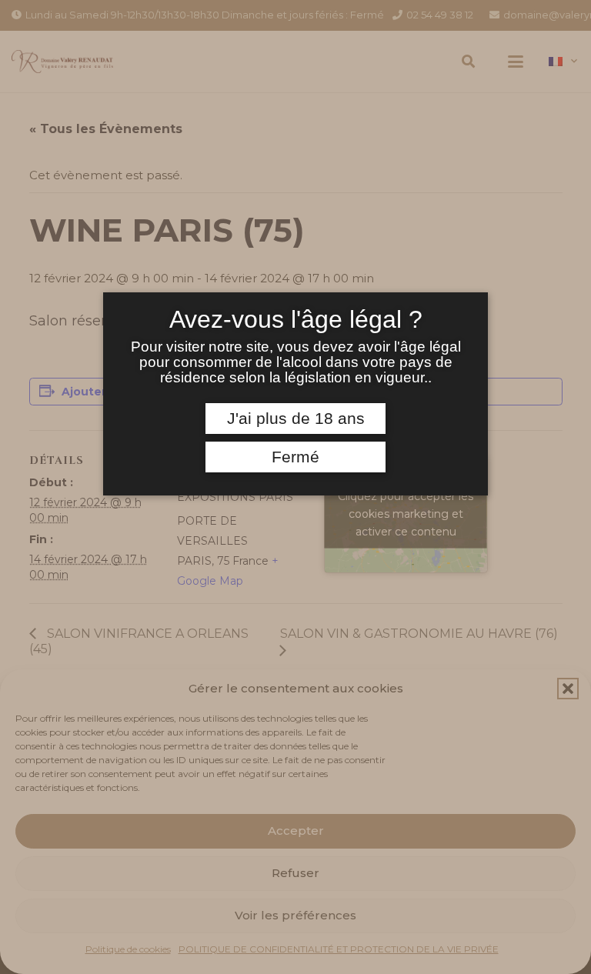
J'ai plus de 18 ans (296, 418)
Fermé (295, 457)
